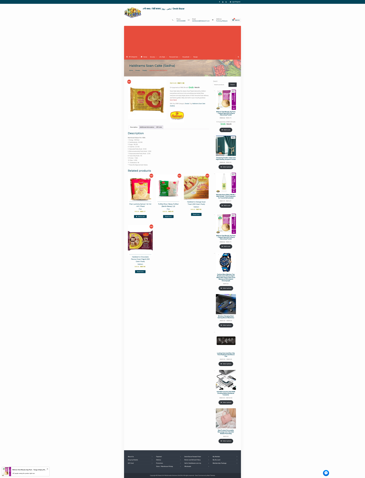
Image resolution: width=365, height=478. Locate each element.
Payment (159, 456)
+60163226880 (181, 20)
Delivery (158, 460)
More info (197, 87)
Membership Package (220, 463)
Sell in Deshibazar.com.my (192, 463)
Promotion (159, 463)
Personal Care (173, 57)
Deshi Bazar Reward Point (192, 456)
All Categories (133, 57)
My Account (216, 460)
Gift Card (131, 463)
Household (185, 57)
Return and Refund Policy (192, 460)
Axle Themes (211, 475)
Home (145, 57)
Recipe (195, 57)
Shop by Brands (133, 460)
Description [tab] (134, 127)
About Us (131, 456)
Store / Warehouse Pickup (164, 466)
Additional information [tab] (147, 127)
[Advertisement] (182, 40)
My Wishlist (216, 456)
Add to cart (141, 216)
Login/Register (236, 2)
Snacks (144, 70)
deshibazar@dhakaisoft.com (201, 20)
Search (215, 81)
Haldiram (196, 207)
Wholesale (187, 466)
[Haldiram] (177, 115)
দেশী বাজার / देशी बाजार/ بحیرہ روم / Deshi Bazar (164, 8)
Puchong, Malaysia (221, 20)
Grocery (152, 57)
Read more (168, 216)
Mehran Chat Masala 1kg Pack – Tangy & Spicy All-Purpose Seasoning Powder (29, 469)
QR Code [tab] (159, 127)
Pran (140, 209)
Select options (227, 167)
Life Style (162, 57)
